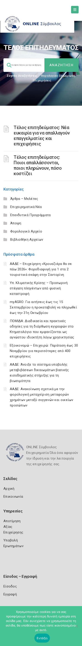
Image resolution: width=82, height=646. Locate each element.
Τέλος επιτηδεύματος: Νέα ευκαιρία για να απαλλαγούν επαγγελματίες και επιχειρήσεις (42, 136)
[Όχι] (76, 628)
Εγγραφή (10, 594)
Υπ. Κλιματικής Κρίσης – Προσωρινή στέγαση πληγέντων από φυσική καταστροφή (39, 288)
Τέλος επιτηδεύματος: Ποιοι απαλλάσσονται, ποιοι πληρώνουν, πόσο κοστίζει (38, 165)
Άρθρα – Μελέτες (24, 199)
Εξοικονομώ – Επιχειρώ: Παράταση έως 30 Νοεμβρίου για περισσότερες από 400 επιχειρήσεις (44, 350)
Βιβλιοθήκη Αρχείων (26, 239)
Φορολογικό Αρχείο (26, 231)
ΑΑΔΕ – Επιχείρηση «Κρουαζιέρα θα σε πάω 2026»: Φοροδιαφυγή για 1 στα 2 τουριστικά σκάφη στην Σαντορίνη (41, 269)
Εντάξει (42, 638)
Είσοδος (10, 586)
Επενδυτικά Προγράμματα (30, 215)
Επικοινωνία (13, 496)
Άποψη (15, 223)
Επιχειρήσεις (42, 80)
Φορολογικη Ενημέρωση (58, 75)
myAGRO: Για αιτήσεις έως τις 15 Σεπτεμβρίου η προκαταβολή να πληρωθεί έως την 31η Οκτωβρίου (43, 307)
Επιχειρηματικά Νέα (26, 207)
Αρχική (9, 489)
